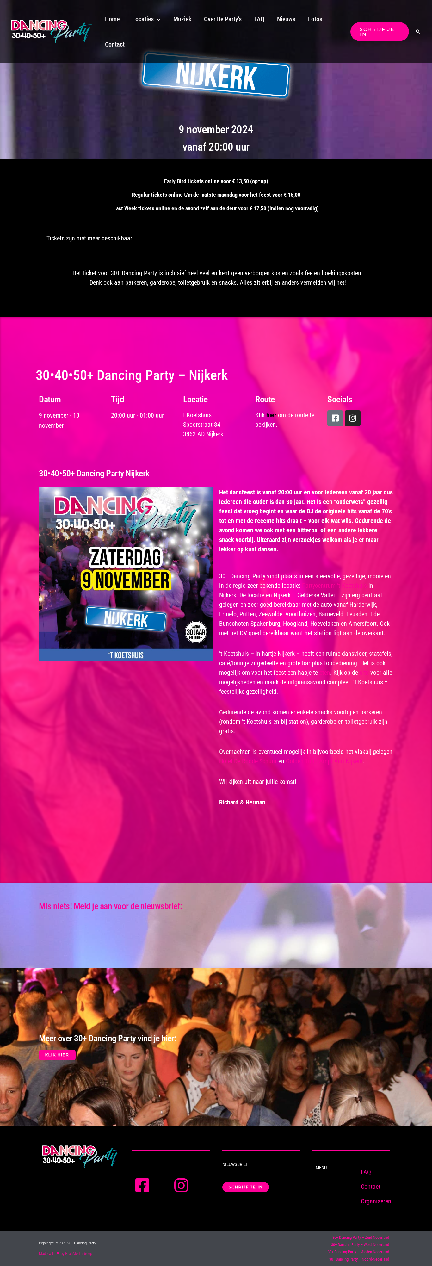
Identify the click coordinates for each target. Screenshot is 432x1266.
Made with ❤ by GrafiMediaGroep (65, 1253)
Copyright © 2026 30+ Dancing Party (67, 1243)
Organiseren (376, 1201)
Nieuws (286, 19)
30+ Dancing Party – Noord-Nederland (359, 1259)
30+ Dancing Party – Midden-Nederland (358, 1252)
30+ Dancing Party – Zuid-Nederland (360, 1237)
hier (271, 415)
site (364, 672)
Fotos (315, 19)
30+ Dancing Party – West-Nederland (360, 1244)
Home (112, 19)
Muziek (182, 19)
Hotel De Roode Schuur (248, 761)
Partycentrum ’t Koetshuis (334, 585)
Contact (115, 44)
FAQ (259, 19)
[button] (379, 31)
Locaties (143, 19)
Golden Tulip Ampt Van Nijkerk (324, 761)
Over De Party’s (223, 19)
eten (324, 672)
